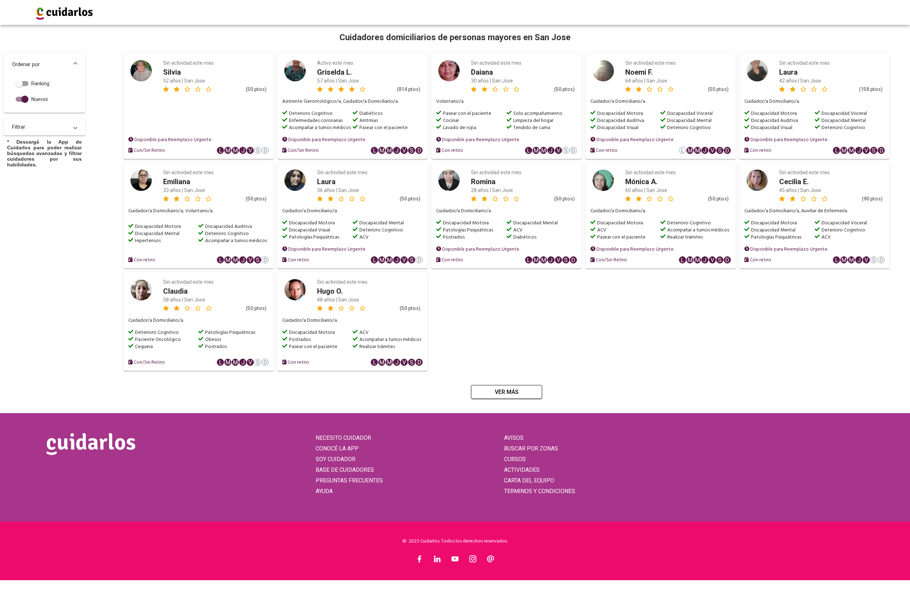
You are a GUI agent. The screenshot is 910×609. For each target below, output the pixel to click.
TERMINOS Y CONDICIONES (539, 491)
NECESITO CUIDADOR (343, 437)
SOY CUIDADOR (335, 459)
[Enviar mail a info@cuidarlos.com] (490, 560)
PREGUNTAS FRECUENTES (349, 480)
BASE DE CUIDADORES (345, 469)
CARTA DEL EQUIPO (529, 480)
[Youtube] (455, 560)
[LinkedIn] (437, 560)
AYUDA (324, 491)
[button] (44, 64)
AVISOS (514, 437)
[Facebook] (419, 560)
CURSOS (515, 459)
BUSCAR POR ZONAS (531, 448)
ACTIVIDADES (522, 469)
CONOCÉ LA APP (337, 448)
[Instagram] (472, 560)
